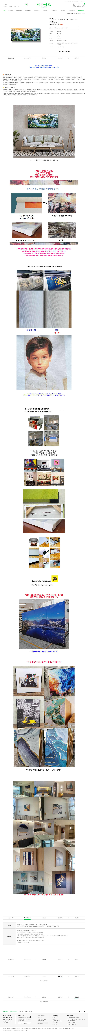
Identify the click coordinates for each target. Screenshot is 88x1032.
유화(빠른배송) (19, 10)
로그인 (65, 1)
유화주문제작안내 (13, 1011)
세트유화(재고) (28, 10)
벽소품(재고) (45, 10)
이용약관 (21, 1011)
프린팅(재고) (36, 10)
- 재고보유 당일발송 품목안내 (73, 1017)
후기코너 (54, 1017)
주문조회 (77, 1)
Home (68, 13)
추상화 (15, 6)
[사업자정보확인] (46, 1028)
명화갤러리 (54, 10)
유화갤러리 (63, 10)
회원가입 (69, 1)
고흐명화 (10, 6)
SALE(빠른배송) (81, 10)
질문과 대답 (55, 1024)
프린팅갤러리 (72, 10)
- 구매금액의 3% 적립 (71, 1024)
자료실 (54, 1019)
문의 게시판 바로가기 (24, 1023)
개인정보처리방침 (28, 1011)
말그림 (19, 6)
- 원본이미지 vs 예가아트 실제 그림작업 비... (76, 1019)
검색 (26, 4)
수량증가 (63, 47)
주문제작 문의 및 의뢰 (57, 1021)
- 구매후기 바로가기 (71, 1021)
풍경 (84, 13)
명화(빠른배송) (10, 10)
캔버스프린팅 (79, 13)
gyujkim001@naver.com (7, 1022)
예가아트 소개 (5, 1011)
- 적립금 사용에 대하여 (71, 1022)
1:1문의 (73, 1)
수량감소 (58, 47)
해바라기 (5, 6)
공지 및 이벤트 (55, 1022)
